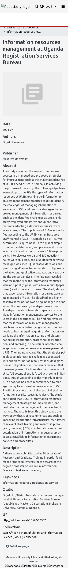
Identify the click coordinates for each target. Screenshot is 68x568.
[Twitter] (27, 565)
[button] (42, 6)
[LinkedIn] (40, 565)
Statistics (9, 16)
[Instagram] (55, 565)
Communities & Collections (20, 23)
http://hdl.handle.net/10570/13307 (24, 520)
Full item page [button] (19, 546)
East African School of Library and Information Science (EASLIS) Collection (24, 27)
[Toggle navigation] (63, 6)
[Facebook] (13, 565)
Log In (50, 6)
